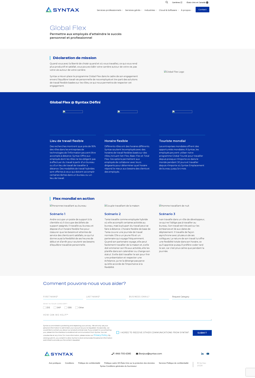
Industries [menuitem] (149, 10)
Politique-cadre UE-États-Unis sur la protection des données (129, 363)
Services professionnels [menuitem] (109, 10)
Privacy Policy (101, 335)
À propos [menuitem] (186, 10)
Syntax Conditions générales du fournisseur (118, 366)
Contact (202, 9)
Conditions (69, 363)
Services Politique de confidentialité (173, 363)
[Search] (167, 2)
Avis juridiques (55, 363)
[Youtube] (208, 354)
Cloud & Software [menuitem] (168, 10)
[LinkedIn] (202, 354)
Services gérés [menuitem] (132, 10)
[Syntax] (62, 9)
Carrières (176, 2)
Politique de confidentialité (89, 363)
